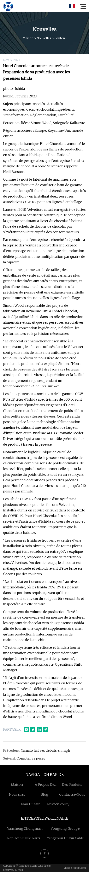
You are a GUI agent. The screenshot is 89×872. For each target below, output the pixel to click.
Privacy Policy (58, 804)
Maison (28, 38)
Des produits (72, 784)
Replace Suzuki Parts (23, 838)
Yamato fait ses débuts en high (45, 750)
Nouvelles (44, 38)
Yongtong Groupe (65, 828)
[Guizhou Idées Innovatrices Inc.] (8, 6)
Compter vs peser (31, 758)
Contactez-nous (72, 794)
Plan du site (30, 804)
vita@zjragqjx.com (75, 867)
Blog (44, 794)
